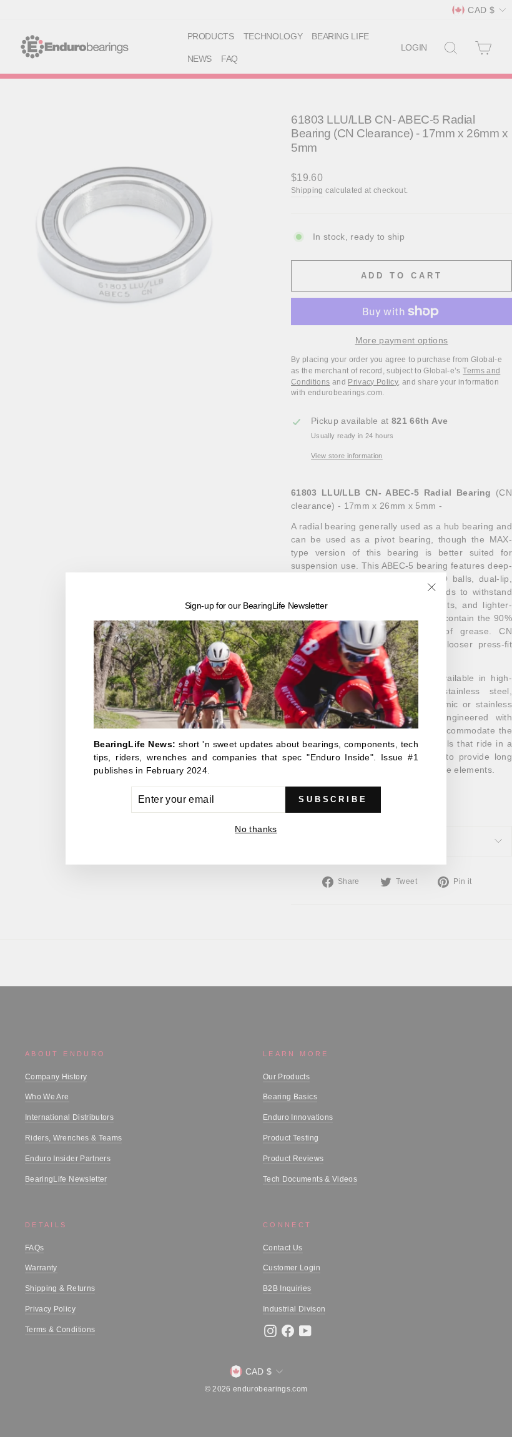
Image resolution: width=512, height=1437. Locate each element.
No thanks (256, 829)
